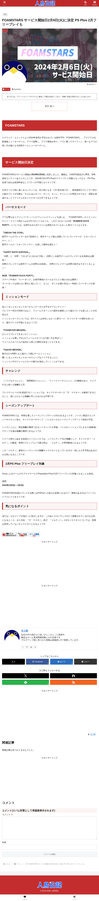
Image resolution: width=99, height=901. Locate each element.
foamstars (17, 89)
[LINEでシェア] (16, 751)
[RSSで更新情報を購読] (35, 647)
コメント (7, 814)
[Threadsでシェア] (38, 744)
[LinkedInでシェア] (60, 751)
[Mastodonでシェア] (38, 737)
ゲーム (7, 89)
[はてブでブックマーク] (82, 744)
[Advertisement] (49, 562)
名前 (4, 842)
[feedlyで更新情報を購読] (31, 647)
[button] (85, 662)
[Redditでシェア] (60, 744)
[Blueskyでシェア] (60, 737)
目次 (47, 106)
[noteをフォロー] (27, 647)
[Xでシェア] (16, 737)
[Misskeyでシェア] (82, 737)
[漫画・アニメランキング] (9, 534)
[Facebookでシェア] (16, 744)
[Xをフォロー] (22, 647)
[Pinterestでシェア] (38, 751)
